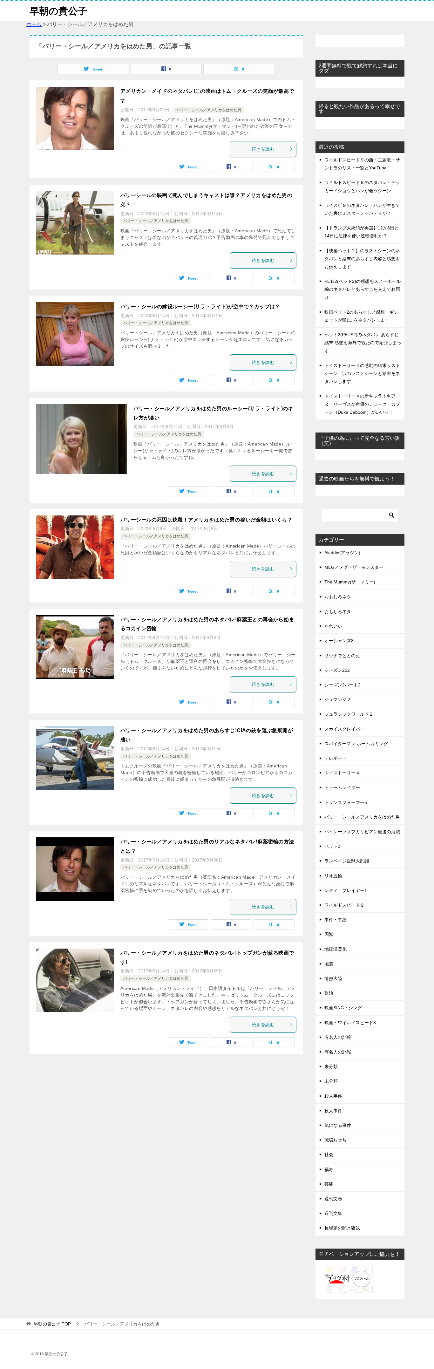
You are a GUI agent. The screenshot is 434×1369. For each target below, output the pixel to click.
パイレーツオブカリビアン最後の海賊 (362, 831)
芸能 (328, 1184)
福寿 (328, 1169)
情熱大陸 (333, 978)
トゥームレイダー (342, 787)
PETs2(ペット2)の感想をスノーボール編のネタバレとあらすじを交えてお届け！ (362, 289)
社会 (328, 1154)
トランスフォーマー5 (345, 802)
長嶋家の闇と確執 (342, 1227)
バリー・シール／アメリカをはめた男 (208, 110)
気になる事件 (337, 1125)
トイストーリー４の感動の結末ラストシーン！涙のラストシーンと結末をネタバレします (362, 373)
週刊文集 (333, 1213)
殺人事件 (333, 1096)
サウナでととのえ (342, 655)
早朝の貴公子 (58, 11)
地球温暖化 (335, 949)
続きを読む (263, 149)
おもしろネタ (337, 596)
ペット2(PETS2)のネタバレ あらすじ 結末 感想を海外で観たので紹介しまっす (362, 342)
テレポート (335, 758)
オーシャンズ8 (339, 640)
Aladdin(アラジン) (342, 552)
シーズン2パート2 (342, 684)
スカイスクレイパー (344, 729)
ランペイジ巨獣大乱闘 (346, 860)
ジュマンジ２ (337, 699)
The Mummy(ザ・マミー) (349, 581)
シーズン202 (337, 670)
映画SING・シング (343, 1007)
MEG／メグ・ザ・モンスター (353, 567)
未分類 (331, 1066)
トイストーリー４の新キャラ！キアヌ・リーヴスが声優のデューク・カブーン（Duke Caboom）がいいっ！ (362, 403)
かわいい (333, 626)
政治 (328, 993)
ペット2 (332, 846)
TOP (52, 1323)
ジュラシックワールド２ (348, 714)
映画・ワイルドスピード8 (350, 1022)
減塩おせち (335, 1139)
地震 (328, 963)
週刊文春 (333, 1198)
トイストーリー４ (342, 772)
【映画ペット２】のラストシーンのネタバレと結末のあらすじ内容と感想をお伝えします (362, 258)
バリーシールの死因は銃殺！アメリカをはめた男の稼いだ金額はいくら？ (206, 519)
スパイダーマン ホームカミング (356, 743)
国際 (328, 934)
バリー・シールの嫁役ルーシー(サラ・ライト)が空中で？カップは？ (200, 306)
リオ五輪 (333, 875)
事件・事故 (335, 919)
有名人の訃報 (337, 1037)
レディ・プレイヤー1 (345, 890)
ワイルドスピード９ (344, 905)
